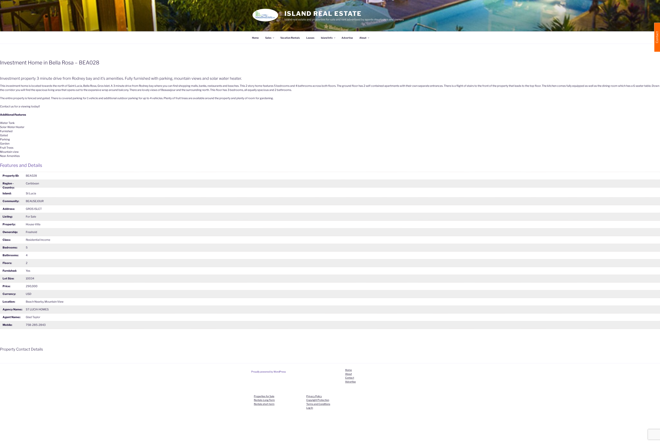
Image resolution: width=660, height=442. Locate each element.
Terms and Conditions (318, 403)
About (348, 373)
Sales (268, 37)
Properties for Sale (264, 396)
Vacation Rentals (290, 37)
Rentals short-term (264, 403)
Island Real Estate (323, 13)
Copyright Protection (317, 400)
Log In (309, 407)
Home (255, 37)
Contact (349, 377)
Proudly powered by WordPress (268, 371)
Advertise (347, 37)
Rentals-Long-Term (264, 400)
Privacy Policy (314, 396)
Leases (310, 37)
